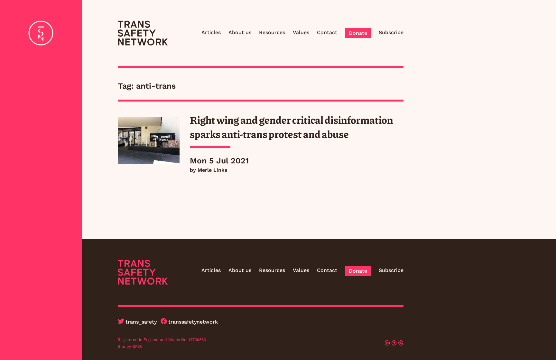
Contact (327, 32)
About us (239, 32)
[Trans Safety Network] (143, 33)
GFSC (137, 346)
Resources (272, 32)
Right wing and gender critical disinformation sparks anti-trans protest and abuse (291, 126)
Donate (358, 33)
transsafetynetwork (193, 322)
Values (301, 32)
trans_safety (141, 322)
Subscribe (391, 32)
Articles (211, 32)
